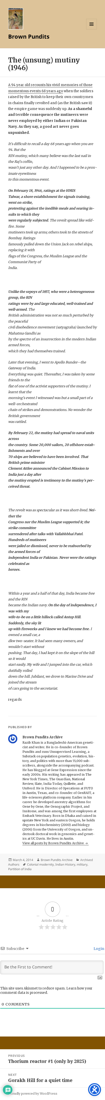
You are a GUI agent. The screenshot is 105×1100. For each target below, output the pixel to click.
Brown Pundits (28, 36)
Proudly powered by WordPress (32, 1093)
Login (98, 948)
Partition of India (20, 869)
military (82, 864)
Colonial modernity (40, 864)
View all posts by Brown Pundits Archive (53, 843)
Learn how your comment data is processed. (46, 990)
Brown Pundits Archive (57, 860)
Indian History (65, 864)
